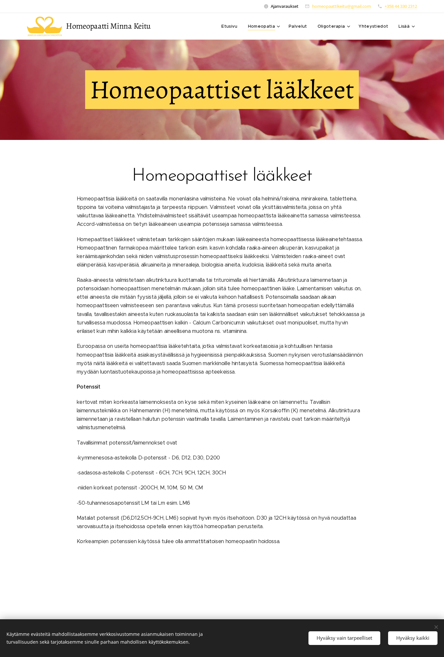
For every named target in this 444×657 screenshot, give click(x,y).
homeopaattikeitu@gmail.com (341, 6)
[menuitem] (231, 26)
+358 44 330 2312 (401, 6)
